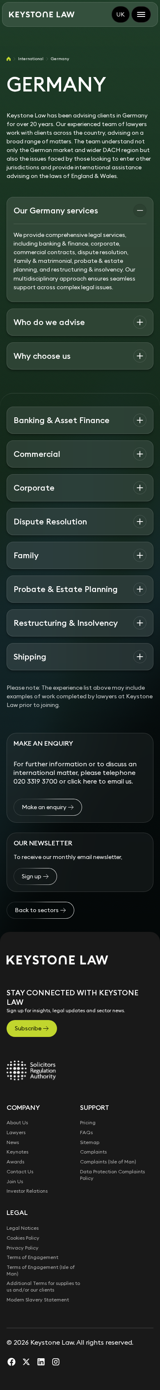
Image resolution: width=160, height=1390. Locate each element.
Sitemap (89, 1142)
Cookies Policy (23, 1238)
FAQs (86, 1132)
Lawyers (16, 1132)
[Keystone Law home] (42, 15)
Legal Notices (23, 1228)
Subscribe (28, 1028)
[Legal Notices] (31, 1070)
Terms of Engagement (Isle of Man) (41, 1270)
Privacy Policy (23, 1248)
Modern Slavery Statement (38, 1299)
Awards (15, 1161)
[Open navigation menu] (141, 14)
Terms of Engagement (32, 1257)
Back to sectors (37, 910)
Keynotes (17, 1152)
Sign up (31, 876)
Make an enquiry (44, 807)
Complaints (93, 1152)
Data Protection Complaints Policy (112, 1174)
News (13, 1142)
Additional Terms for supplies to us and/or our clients (43, 1286)
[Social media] (11, 1362)
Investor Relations (27, 1191)
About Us (17, 1122)
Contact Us (20, 1171)
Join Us (15, 1181)
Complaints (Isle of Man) (108, 1161)
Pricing (88, 1122)
